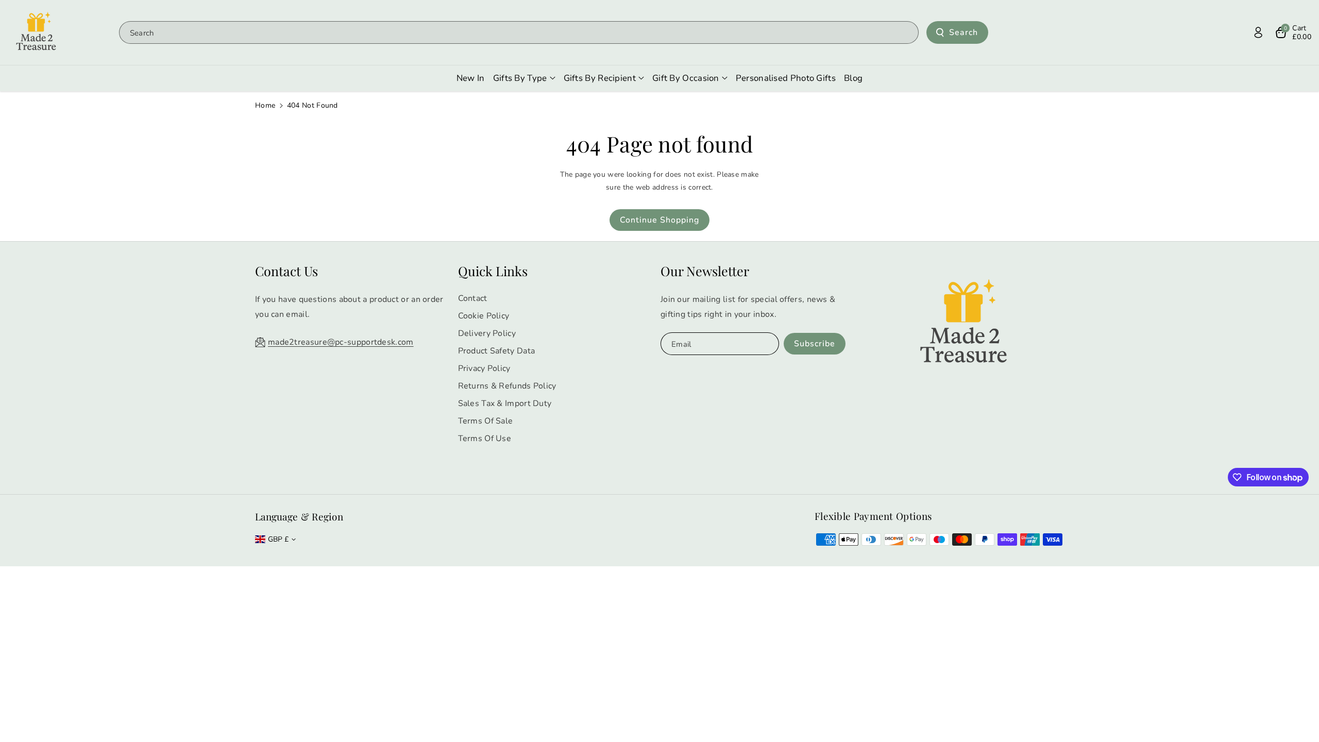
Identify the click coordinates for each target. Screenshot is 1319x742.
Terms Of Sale (485, 421)
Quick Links (493, 270)
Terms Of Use (485, 438)
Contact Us (286, 270)
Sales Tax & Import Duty (505, 403)
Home (265, 105)
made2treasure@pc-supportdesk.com (341, 342)
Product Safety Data (496, 351)
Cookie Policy (484, 316)
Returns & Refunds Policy (507, 386)
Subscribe (814, 343)
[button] (1293, 32)
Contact (472, 298)
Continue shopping (659, 220)
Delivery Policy (487, 333)
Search (963, 32)
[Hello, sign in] (1258, 32)
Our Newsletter (705, 270)
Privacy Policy (484, 368)
